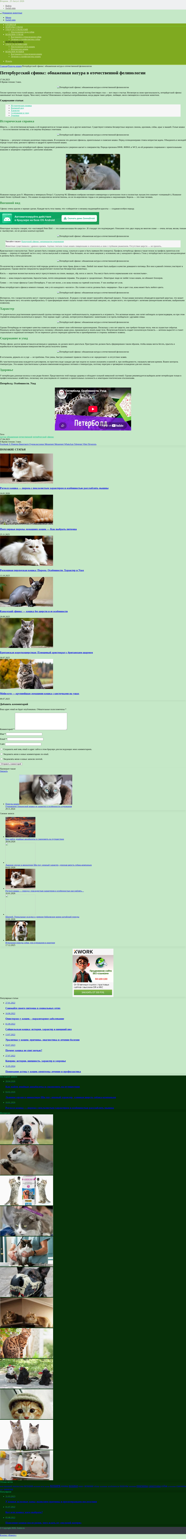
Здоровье (15, 115)
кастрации (36, 1486)
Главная (3, 66)
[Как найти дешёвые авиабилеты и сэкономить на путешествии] (20, 836)
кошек (55, 1485)
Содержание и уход (20, 113)
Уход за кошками (16, 44)
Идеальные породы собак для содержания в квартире (30, 943)
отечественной (25, 437)
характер (8, 1489)
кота (42, 1486)
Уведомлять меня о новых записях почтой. (23, 759)
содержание (172, 1486)
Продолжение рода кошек (23, 47)
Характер (15, 110)
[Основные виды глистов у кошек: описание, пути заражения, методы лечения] (26, 1357)
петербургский (40, 437)
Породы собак (14, 27)
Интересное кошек (19, 49)
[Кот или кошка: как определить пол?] (26, 1449)
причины (142, 1485)
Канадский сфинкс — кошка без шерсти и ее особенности (34, 611)
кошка (64, 1485)
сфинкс (50, 437)
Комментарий (7, 729)
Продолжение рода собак (22, 32)
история (28, 1485)
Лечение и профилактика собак (25, 39)
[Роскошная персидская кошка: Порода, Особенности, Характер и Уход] (26, 565)
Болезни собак (14, 34)
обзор (96, 1486)
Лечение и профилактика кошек (26, 56)
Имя (3, 734)
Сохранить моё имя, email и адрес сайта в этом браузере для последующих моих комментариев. (47, 749)
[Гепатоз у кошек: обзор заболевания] (26, 1266)
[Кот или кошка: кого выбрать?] (26, 1327)
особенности (113, 1486)
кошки (73, 1485)
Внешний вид (17, 108)
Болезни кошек (14, 51)
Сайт (2, 744)
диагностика (18, 1486)
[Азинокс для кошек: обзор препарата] (26, 1205)
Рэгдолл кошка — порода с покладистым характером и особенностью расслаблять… (44, 891)
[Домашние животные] (11, 13)
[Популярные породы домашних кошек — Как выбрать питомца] (26, 524)
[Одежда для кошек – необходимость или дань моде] (26, 1418)
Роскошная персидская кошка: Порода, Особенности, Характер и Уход (42, 570)
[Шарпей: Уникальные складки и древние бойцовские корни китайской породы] (20, 914)
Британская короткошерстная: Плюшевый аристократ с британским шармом (46, 652)
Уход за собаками (16, 29)
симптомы (155, 1485)
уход (1, 1489)
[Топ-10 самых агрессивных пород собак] (26, 1296)
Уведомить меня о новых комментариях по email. (26, 754)
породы (124, 1485)
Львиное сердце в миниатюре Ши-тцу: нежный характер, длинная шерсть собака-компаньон (48, 865)
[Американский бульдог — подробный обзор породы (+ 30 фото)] (26, 1143)
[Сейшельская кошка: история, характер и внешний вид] (26, 1174)
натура (3, 437)
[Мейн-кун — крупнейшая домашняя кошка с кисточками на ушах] (26, 688)
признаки (132, 1486)
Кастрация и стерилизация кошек (26, 54)
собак (164, 1485)
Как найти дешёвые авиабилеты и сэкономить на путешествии (34, 839)
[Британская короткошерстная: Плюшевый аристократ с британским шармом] (26, 647)
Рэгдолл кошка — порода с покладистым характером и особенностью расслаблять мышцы (54, 488)
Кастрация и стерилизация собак (26, 37)
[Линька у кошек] (26, 1235)
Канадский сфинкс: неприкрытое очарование (43, 241)
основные (103, 1486)
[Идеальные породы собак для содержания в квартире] (20, 940)
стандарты (181, 1486)
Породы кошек (14, 42)
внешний (8, 1486)
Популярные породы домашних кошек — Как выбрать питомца (38, 529)
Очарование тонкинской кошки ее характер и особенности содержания (38, 806)
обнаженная (12, 437)
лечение (89, 1485)
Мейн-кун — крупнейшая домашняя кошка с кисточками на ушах (39, 693)
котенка (47, 1486)
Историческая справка (21, 105)
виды (2, 1486)
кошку (81, 1486)
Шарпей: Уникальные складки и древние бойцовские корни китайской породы (42, 917)
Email (3, 739)
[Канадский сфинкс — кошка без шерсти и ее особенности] (26, 606)
